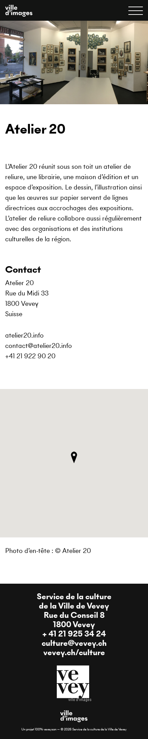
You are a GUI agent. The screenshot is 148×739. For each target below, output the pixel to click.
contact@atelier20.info (38, 345)
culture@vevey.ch (74, 643)
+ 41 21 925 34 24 (74, 633)
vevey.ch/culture (74, 652)
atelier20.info (24, 335)
